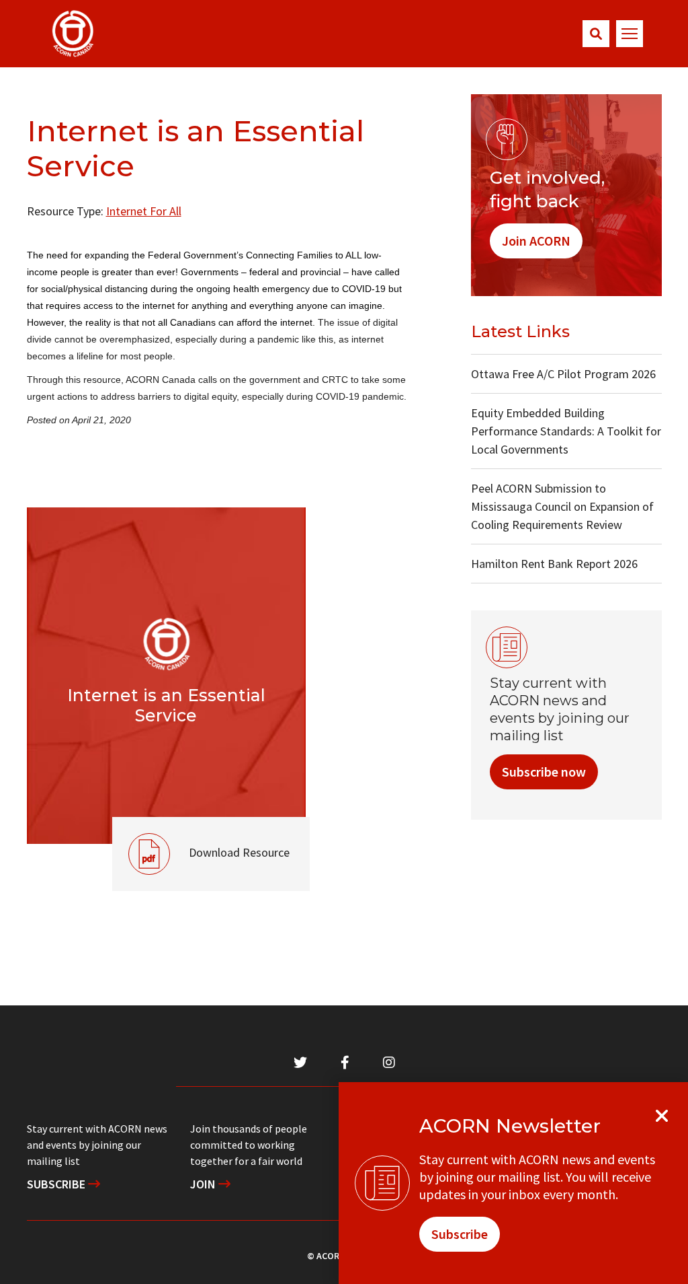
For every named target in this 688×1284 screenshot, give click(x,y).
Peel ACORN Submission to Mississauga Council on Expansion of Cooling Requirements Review (562, 506)
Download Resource (201, 838)
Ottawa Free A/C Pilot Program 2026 (563, 374)
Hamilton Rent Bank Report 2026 (554, 563)
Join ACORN (536, 240)
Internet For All (143, 211)
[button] (596, 33)
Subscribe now (544, 771)
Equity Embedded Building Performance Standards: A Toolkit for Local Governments (566, 431)
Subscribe (57, 1184)
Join (204, 1184)
